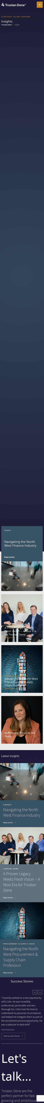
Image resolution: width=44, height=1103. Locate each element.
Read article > (9, 637)
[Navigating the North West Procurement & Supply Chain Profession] (22, 920)
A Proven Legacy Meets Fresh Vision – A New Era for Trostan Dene (20, 631)
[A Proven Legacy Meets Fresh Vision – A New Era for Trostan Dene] (22, 845)
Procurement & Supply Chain (16, 676)
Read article (9, 557)
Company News (10, 625)
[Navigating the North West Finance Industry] (22, 781)
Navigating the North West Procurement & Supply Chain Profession (21, 682)
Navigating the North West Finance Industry (21, 812)
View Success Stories (12, 1036)
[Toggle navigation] (40, 5)
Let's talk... (16, 1067)
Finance (7, 530)
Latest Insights (10, 756)
